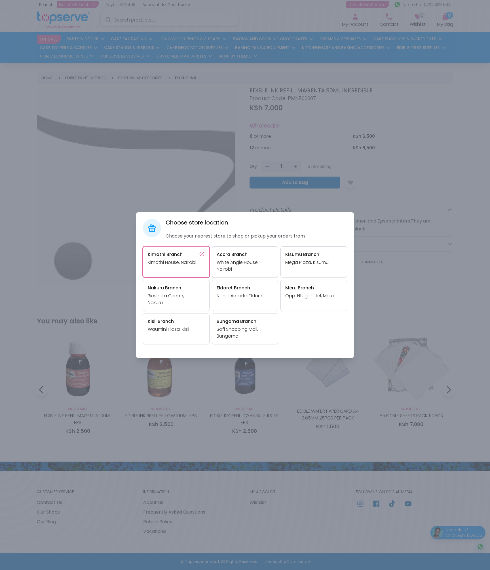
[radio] (176, 261)
